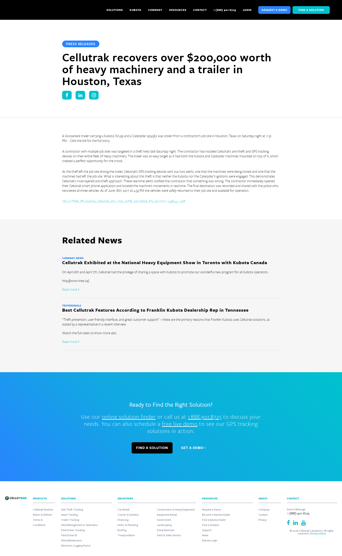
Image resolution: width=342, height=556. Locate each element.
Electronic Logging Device (76, 545)
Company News (73, 258)
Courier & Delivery (128, 514)
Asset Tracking (69, 514)
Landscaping (164, 525)
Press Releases (80, 44)
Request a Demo (274, 10)
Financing (123, 520)
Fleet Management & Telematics (79, 525)
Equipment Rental (167, 514)
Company (264, 509)
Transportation (126, 535)
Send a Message (296, 509)
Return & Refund (42, 514)
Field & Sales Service (169, 535)
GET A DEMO (192, 447)
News (205, 535)
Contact (263, 514)
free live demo (180, 423)
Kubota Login (209, 540)
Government (164, 520)
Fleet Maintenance (71, 540)
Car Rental (123, 509)
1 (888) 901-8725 (298, 513)
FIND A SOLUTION (152, 447)
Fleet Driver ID (69, 535)
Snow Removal (165, 530)
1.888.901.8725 (205, 416)
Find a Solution (311, 10)
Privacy (262, 520)
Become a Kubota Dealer (216, 514)
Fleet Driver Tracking (73, 530)
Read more (70, 289)
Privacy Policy (318, 533)
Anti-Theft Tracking (72, 509)
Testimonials (71, 305)
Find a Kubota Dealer (214, 520)
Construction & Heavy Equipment (176, 509)
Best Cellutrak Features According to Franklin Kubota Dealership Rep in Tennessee (155, 310)
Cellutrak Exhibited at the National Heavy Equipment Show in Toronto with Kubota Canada (164, 262)
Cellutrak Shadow (43, 509)
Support (207, 530)
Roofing (122, 530)
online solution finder (129, 416)
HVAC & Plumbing (128, 525)
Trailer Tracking (70, 520)
